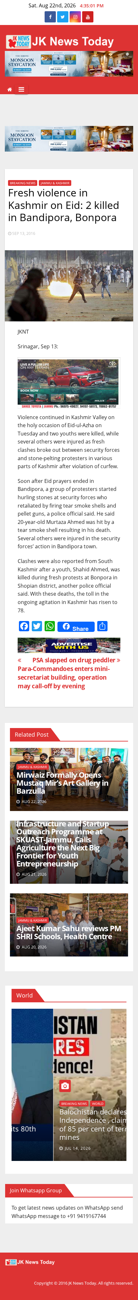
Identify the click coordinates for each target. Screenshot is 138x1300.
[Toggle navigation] (21, 89)
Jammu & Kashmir (55, 183)
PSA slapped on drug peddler (74, 660)
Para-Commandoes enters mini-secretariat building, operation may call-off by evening (63, 677)
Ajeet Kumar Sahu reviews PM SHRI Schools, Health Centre (68, 932)
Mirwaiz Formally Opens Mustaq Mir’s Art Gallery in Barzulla (62, 782)
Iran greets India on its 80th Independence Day (63, 1133)
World (24, 1120)
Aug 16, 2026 (37, 1148)
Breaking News (22, 183)
